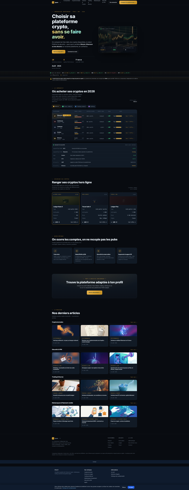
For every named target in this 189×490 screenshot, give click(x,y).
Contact (130, 445)
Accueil (113, 472)
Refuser (124, 487)
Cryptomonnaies (88, 472)
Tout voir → (134, 322)
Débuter (110, 440)
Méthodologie (131, 440)
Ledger (120, 442)
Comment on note (72, 51)
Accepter (131, 487)
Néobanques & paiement (90, 478)
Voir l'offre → (130, 116)
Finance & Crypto (88, 474)
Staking (109, 447)
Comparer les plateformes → (128, 2)
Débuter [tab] (57, 106)
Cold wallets (121, 440)
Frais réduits (111, 442)
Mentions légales (115, 474)
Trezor (120, 445)
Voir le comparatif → (58, 51)
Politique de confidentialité (117, 476)
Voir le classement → (94, 292)
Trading (109, 445)
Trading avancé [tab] (81, 106)
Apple (85, 482)
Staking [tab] (92, 106)
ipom (57, 2)
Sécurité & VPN (88, 480)
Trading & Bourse (88, 476)
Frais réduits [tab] (68, 106)
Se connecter (113, 2)
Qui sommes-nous (132, 442)
